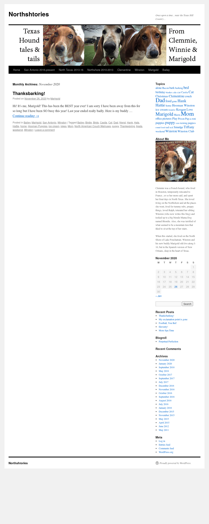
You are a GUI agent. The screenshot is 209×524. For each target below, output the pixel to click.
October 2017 (165, 374)
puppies (160, 123)
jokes (64, 126)
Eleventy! (163, 326)
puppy (115, 126)
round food (160, 127)
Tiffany (189, 126)
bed (186, 87)
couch (188, 96)
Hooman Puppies (37, 126)
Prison (181, 118)
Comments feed (166, 448)
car (179, 92)
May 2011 (164, 429)
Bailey (166, 70)
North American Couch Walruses (92, 126)
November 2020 (167, 359)
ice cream (54, 126)
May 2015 (164, 418)
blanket (169, 92)
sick (171, 127)
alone (159, 88)
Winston (139, 70)
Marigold (153, 70)
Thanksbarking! (29, 93)
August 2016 (165, 400)
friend (122, 122)
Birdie (88, 122)
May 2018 (164, 370)
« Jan (159, 296)
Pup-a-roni (190, 118)
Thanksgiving (127, 126)
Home (16, 70)
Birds (96, 122)
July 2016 (163, 404)
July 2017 (163, 382)
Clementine (124, 70)
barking (179, 88)
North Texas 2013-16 (71, 70)
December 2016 (166, 385)
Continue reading (26, 115)
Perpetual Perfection (168, 341)
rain (177, 123)
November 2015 (167, 415)
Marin (177, 115)
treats (139, 126)
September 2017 (167, 378)
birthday (160, 92)
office (159, 118)
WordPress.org (166, 452)
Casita (103, 122)
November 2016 (167, 389)
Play (174, 118)
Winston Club (186, 131)
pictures (167, 118)
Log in (162, 441)
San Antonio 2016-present (39, 70)
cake (175, 92)
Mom (70, 126)
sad (167, 127)
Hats (136, 122)
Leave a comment (45, 129)
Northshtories (29, 13)
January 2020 (165, 363)
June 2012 (164, 426)
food (168, 100)
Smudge (178, 127)
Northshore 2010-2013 (100, 70)
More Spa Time (166, 330)
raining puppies (188, 123)
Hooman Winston (183, 105)
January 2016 (165, 407)
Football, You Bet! (168, 323)
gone (174, 101)
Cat (110, 122)
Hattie (16, 126)
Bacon (165, 88)
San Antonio (49, 122)
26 (176, 286)
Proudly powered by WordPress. (175, 463)
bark (172, 88)
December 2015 (166, 411)
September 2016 (167, 396)
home (23, 126)
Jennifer (172, 109)
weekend (18, 129)
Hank (130, 122)
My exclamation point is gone (173, 319)
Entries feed (164, 444)
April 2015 (164, 422)
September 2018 (167, 367)
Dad (115, 122)
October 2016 (165, 393)
